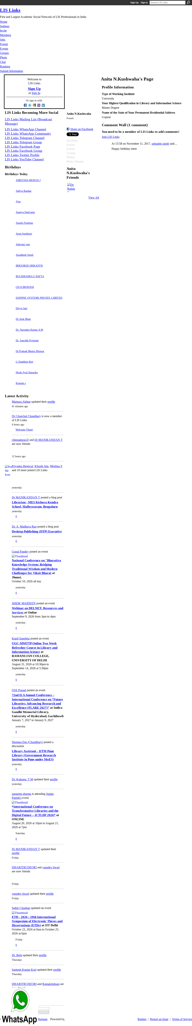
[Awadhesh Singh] (9, 260)
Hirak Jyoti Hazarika (27, 372)
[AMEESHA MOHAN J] (9, 185)
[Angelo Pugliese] (9, 228)
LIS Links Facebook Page (22, 146)
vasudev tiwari (51, 867)
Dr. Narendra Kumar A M (29, 329)
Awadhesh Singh (24, 254)
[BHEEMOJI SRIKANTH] (9, 271)
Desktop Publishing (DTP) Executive (37, 531)
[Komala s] (9, 388)
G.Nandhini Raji (24, 361)
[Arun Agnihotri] (9, 239)
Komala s (21, 383)
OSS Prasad (19, 690)
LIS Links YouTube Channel (24, 159)
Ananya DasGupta (25, 212)
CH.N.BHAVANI (25, 287)
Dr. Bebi (17, 955)
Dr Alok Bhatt (23, 318)
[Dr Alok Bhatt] (9, 324)
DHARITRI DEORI (24, 867)
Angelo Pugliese (24, 222)
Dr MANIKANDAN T (48, 439)
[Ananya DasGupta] (9, 217)
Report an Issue (159, 1019)
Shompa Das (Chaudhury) (27, 742)
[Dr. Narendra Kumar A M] (9, 335)
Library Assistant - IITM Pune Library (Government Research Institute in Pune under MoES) (34, 755)
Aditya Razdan (23, 190)
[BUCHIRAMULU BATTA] (9, 281)
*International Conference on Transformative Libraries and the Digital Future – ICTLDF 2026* (35, 811)
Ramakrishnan (50, 984)
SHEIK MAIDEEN (24, 603)
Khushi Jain (41, 466)
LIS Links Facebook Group (23, 151)
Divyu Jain (21, 308)
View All (93, 197)
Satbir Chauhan (21, 908)
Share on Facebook (81, 129)
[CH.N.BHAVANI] (9, 292)
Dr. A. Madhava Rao (24, 526)
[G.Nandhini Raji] (9, 367)
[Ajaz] (9, 206)
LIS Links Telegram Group (23, 142)
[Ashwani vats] (9, 249)
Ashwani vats (23, 244)
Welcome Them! (24, 429)
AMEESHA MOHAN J (28, 180)
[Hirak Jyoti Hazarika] (9, 377)
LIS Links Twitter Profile (22, 155)
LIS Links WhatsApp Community (28, 133)
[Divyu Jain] (9, 313)
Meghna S (56, 466)
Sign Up (134, 2)
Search (188, 2)
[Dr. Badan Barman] (71, 187)
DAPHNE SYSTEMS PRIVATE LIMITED (39, 297)
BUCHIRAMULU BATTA (30, 276)
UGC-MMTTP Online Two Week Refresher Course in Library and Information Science (34, 648)
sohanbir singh (160, 143)
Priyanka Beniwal (22, 466)
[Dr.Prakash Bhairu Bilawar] (9, 356)
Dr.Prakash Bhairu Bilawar (30, 351)
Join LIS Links (110, 136)
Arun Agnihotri (24, 233)
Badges (142, 1019)
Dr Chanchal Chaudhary (26, 416)
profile (51, 401)
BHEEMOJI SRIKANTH (29, 265)
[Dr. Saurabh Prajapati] (9, 345)
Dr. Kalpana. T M (22, 779)
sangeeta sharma (21, 793)
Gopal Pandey (20, 551)
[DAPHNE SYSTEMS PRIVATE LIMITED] (9, 303)
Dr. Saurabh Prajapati (27, 340)
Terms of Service (182, 1019)
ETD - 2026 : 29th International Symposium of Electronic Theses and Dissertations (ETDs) (37, 921)
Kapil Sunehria (21, 638)
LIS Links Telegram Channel (24, 138)
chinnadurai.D (20, 439)
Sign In (144, 2)
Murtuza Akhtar (21, 401)
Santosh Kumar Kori (24, 969)
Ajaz (18, 201)
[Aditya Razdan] (9, 196)
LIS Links (10, 10)
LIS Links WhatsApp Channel (25, 129)
